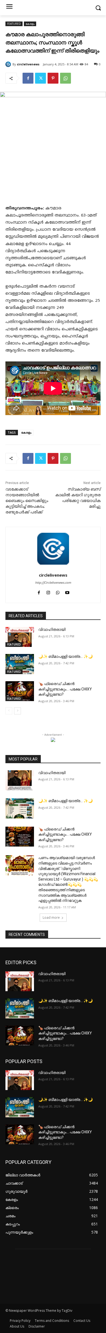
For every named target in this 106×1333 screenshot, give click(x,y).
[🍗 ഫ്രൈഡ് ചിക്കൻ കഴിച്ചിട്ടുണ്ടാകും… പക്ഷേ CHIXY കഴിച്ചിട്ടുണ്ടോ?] (19, 691)
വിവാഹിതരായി (52, 629)
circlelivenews (28, 64)
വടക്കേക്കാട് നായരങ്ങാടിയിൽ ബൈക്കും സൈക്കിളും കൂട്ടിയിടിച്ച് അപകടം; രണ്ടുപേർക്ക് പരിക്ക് (26, 501)
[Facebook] (28, 78)
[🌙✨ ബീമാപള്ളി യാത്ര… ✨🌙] (19, 664)
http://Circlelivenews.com (53, 583)
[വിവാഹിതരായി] (19, 637)
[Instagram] (48, 592)
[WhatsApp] (65, 78)
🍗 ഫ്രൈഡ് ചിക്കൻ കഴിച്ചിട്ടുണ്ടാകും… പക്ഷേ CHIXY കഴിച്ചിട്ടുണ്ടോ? (65, 688)
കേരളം (30, 24)
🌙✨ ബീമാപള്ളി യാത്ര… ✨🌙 (65, 656)
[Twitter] (40, 78)
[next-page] (17, 710)
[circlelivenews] (9, 64)
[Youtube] (67, 592)
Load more (51, 917)
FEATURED (14, 24)
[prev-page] (8, 710)
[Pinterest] (53, 78)
